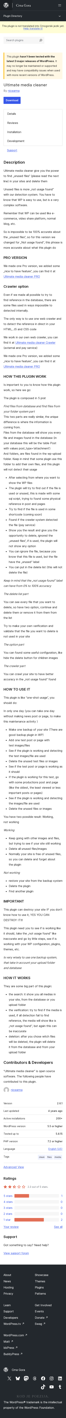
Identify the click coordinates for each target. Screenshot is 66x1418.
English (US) (55, 1148)
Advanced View (14, 1167)
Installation (14, 132)
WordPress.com (15, 1335)
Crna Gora (18, 1370)
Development (15, 141)
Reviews (12, 123)
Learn (7, 1305)
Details (11, 113)
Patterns (40, 1293)
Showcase (41, 1275)
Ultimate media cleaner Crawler (35, 342)
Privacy (8, 1293)
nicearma (14, 90)
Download (12, 100)
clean (42, 1157)
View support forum (16, 1253)
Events (39, 1311)
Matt (8, 1341)
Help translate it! (33, 28)
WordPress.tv (14, 1324)
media (58, 1157)
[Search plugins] (40, 40)
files (49, 1157)
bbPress (11, 1347)
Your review (11, 1227)
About (7, 1275)
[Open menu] (60, 5)
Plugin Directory (13, 15)
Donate (41, 1317)
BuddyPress (13, 1354)
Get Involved (43, 1305)
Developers (11, 1317)
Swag (40, 1324)
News (7, 1281)
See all (58, 1227)
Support (12, 150)
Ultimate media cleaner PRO (22, 276)
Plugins (39, 1287)
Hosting (9, 1287)
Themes (40, 1281)
